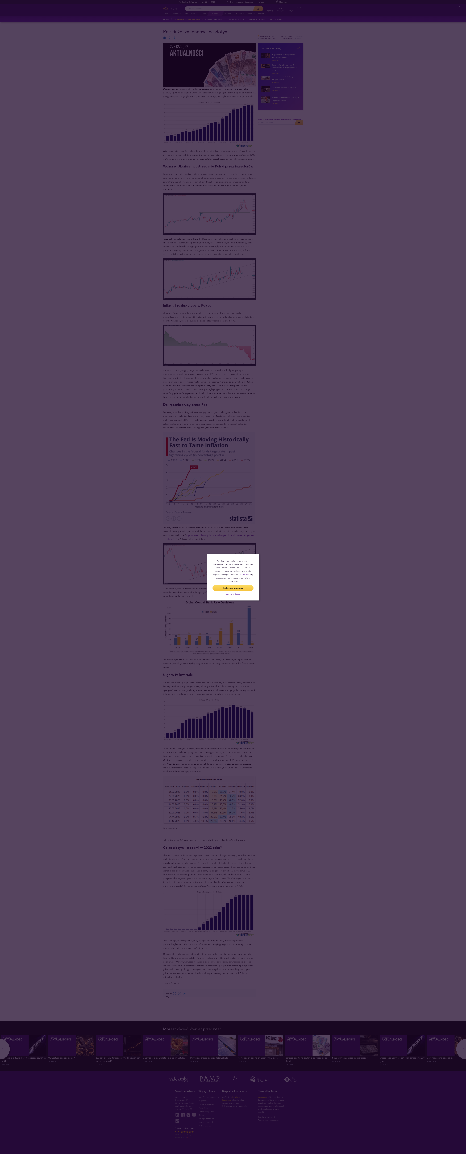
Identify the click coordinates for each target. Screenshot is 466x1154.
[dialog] (233, 577)
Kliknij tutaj (244, 574)
